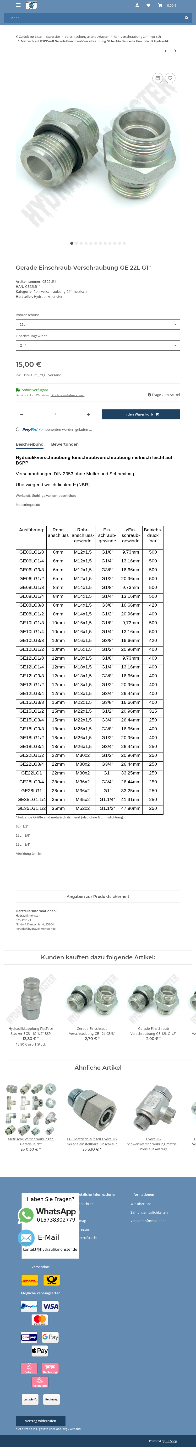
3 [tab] (81, 243)
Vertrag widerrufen (40, 1421)
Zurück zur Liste (30, 36)
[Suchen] (186, 18)
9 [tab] (110, 243)
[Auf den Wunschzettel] (170, 78)
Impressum (82, 1229)
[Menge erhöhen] (88, 414)
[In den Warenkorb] (19, 66)
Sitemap (79, 1220)
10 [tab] (114, 243)
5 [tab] (90, 243)
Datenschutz (83, 1203)
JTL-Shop (171, 1441)
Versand (54, 375)
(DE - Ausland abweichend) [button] (67, 395)
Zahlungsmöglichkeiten (149, 1212)
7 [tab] (100, 243)
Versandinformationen (149, 1220)
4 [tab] (86, 243)
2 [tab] (76, 243)
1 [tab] (71, 243)
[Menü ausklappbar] (18, 3)
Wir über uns (141, 1203)
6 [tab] (95, 243)
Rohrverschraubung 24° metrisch (60, 291)
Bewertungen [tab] (65, 444)
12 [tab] (124, 243)
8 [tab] (105, 243)
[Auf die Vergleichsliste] (157, 78)
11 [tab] (119, 243)
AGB (76, 1212)
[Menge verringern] (21, 414)
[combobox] (98, 324)
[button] (137, 5)
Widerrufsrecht (85, 1237)
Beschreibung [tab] (30, 444)
